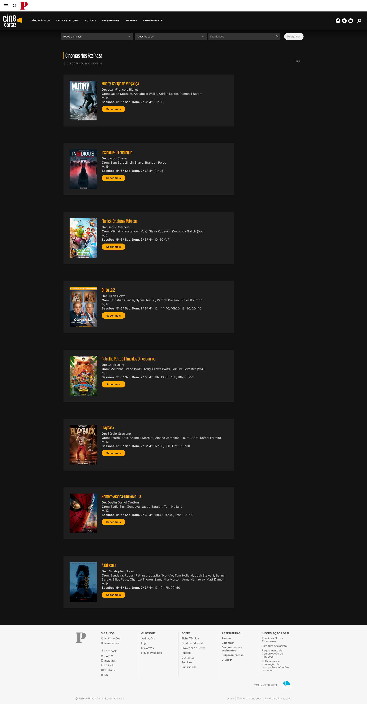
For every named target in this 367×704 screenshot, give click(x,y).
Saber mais (113, 109)
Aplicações (148, 638)
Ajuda (230, 698)
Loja (143, 643)
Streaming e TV (153, 20)
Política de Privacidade (278, 698)
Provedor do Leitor (193, 648)
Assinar (227, 638)
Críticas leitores (67, 20)
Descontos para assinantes (232, 649)
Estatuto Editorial (192, 643)
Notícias (90, 20)
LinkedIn (109, 665)
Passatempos (110, 20)
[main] (183, 318)
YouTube (109, 670)
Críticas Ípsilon (40, 20)
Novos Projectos (151, 652)
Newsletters (111, 643)
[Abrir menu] (6, 6)
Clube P (227, 659)
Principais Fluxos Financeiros (272, 640)
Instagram (110, 660)
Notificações (112, 638)
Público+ (187, 662)
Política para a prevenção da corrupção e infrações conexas (275, 665)
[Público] (81, 637)
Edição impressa (233, 655)
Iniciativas (147, 648)
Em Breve (131, 20)
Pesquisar (293, 36)
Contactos (188, 657)
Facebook (110, 651)
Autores (186, 652)
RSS (107, 674)
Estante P (228, 642)
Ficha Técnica (190, 638)
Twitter (108, 655)
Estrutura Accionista (274, 645)
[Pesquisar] (14, 6)
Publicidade (189, 667)
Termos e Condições (249, 698)
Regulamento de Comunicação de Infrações (272, 653)
